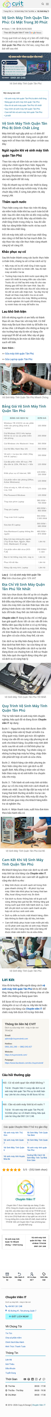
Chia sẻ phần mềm (13, 1338)
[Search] (43, 4)
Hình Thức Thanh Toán (15, 1346)
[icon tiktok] (40, 1378)
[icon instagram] (36, 1378)
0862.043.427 (26, 1047)
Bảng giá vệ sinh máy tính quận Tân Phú (22, 102)
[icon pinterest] (29, 1378)
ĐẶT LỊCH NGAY (20, 1316)
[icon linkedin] (33, 1378)
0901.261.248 (11, 1047)
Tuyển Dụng (10, 1373)
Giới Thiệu (9, 1364)
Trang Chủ (7, 11)
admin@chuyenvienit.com (16, 1038)
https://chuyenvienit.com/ (16, 1055)
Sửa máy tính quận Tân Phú (19, 353)
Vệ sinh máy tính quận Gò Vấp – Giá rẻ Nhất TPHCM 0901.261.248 (38, 1241)
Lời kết (8, 116)
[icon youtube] (25, 1378)
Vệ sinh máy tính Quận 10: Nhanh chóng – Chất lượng (14, 1242)
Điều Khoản (10, 1368)
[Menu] (47, 4)
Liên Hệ (8, 1360)
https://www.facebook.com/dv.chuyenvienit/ (24, 1063)
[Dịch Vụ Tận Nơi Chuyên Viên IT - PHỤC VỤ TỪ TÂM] (14, 4)
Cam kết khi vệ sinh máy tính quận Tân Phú (23, 112)
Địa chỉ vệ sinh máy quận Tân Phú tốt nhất (23, 105)
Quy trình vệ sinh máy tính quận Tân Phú (22, 109)
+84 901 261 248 (14, 1306)
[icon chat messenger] (44, 1378)
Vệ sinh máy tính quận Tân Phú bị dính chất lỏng (26, 98)
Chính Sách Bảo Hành (14, 1342)
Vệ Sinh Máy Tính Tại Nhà (24, 11)
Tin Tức (8, 1333)
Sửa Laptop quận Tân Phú (18, 359)
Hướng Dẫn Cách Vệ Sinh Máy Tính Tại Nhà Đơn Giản (37, 1158)
